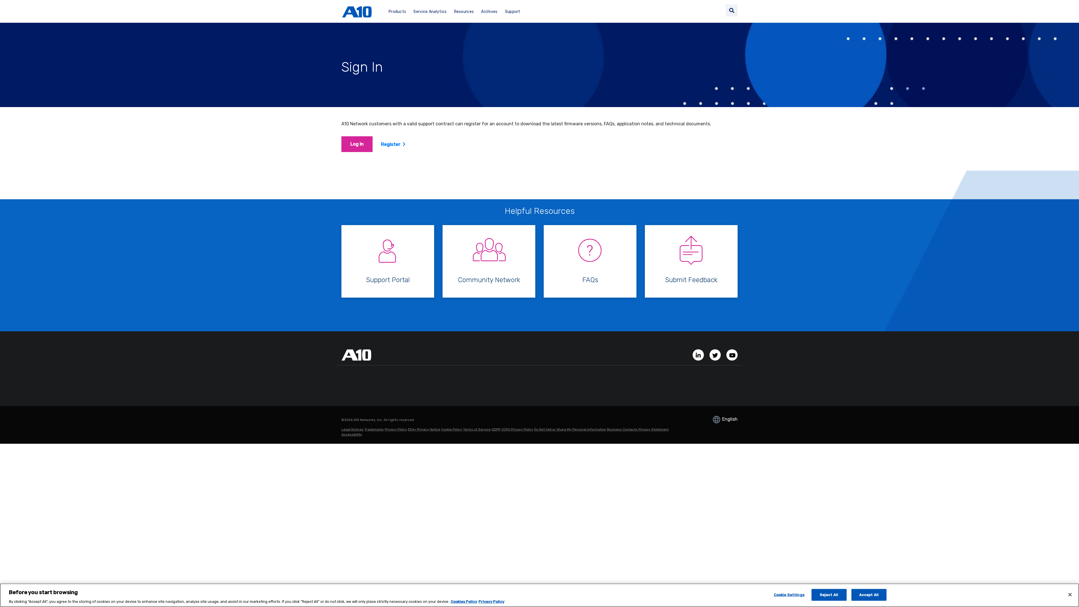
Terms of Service (477, 429)
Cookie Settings (789, 594)
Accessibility (351, 434)
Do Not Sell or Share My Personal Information (570, 429)
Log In (357, 144)
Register (390, 144)
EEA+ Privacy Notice (424, 429)
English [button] (729, 419)
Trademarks (374, 429)
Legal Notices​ (352, 429)
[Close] (1070, 594)
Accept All (869, 594)
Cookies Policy (464, 601)
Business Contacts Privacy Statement (638, 429)
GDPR (495, 429)
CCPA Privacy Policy (517, 429)
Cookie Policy (451, 429)
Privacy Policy (396, 429)
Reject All (829, 594)
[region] (539, 595)
